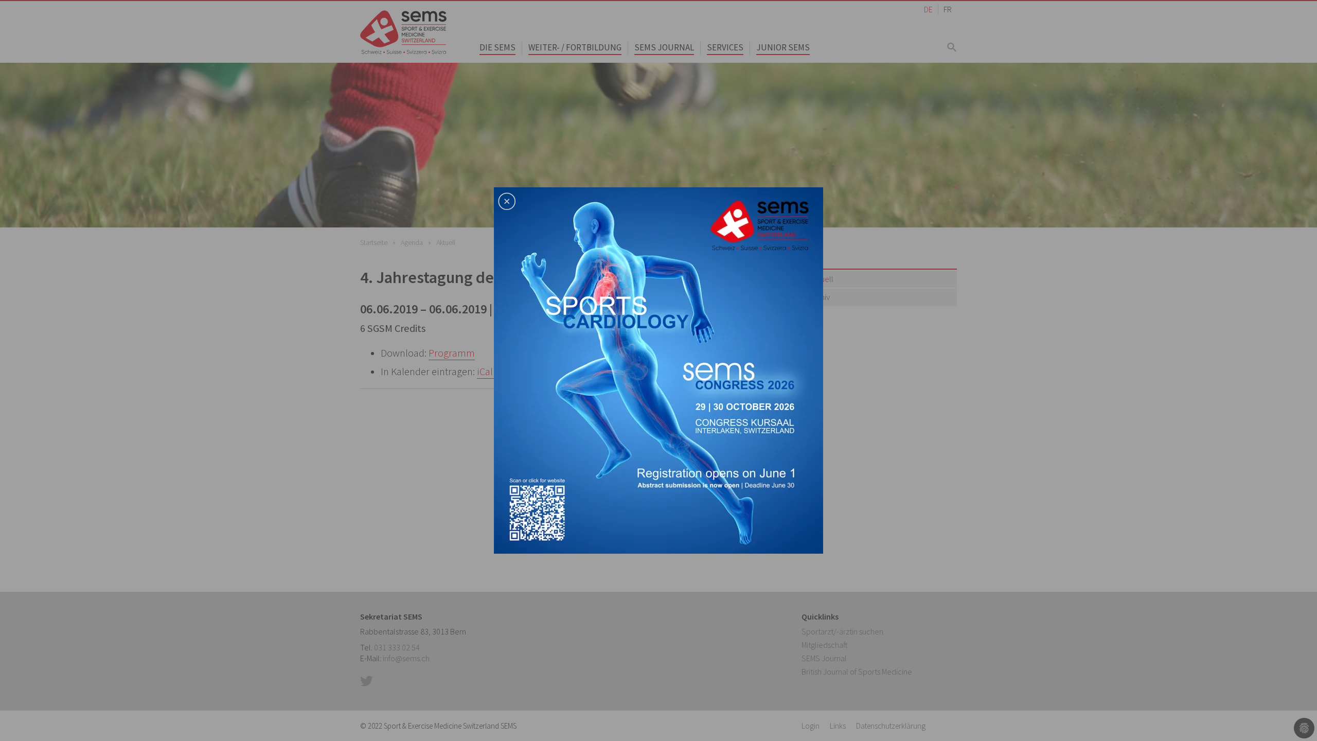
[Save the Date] (658, 369)
